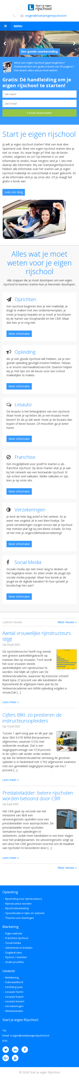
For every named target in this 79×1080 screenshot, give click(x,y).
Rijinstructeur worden (18, 903)
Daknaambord (14, 982)
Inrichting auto (14, 987)
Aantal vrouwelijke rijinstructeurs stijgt (36, 636)
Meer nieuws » (67, 622)
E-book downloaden (39, 113)
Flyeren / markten (16, 957)
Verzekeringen (14, 1006)
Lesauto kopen (14, 996)
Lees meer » (10, 702)
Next (74, 44)
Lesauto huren (14, 992)
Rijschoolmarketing (17, 908)
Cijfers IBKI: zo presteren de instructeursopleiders (32, 717)
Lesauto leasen (14, 1001)
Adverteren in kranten (18, 947)
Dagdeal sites (13, 952)
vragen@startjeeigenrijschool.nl (45, 16)
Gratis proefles (14, 962)
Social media (13, 943)
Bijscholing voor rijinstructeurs (23, 899)
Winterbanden (14, 1011)
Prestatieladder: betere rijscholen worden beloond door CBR (37, 795)
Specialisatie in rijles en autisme (25, 913)
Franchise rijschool (16, 938)
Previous (5, 44)
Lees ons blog (13, 192)
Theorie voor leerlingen (19, 918)
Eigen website (13, 933)
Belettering (12, 977)
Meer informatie (19, 334)
